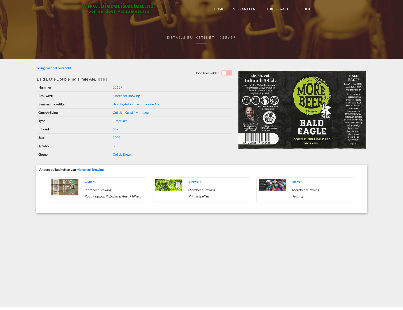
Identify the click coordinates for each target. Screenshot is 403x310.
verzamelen (244, 9)
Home (219, 9)
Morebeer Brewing (126, 96)
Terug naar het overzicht (54, 68)
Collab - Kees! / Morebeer (131, 112)
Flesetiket (120, 121)
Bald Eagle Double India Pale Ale (136, 104)
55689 (117, 87)
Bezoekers (307, 9)
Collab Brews (122, 154)
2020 (116, 137)
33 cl (116, 129)
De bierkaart (276, 9)
